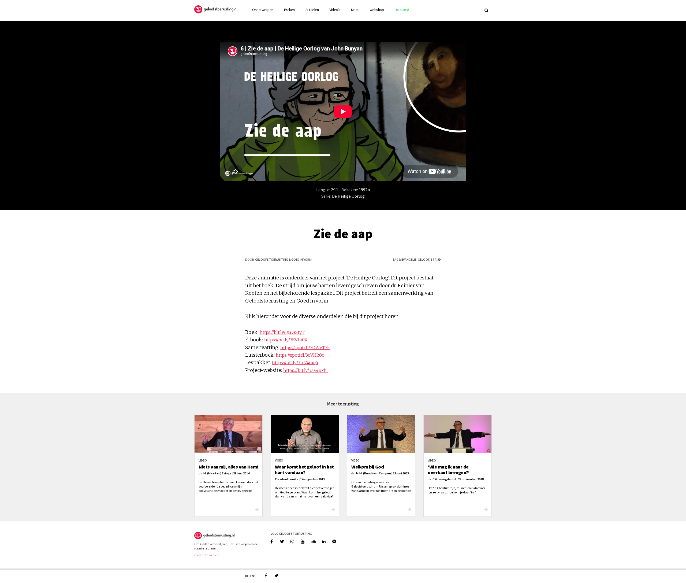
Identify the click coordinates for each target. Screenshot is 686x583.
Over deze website (206, 555)
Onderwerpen (262, 9)
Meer (355, 9)
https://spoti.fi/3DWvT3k (305, 347)
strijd (436, 259)
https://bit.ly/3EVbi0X (286, 339)
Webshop (377, 9)
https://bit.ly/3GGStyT (282, 332)
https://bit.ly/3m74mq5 (295, 362)
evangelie (408, 259)
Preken (289, 9)
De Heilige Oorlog (348, 196)
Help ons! (401, 9)
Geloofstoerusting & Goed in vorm (283, 259)
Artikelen (312, 9)
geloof (423, 259)
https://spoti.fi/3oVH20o (300, 355)
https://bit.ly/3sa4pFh (305, 370)
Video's (334, 9)
